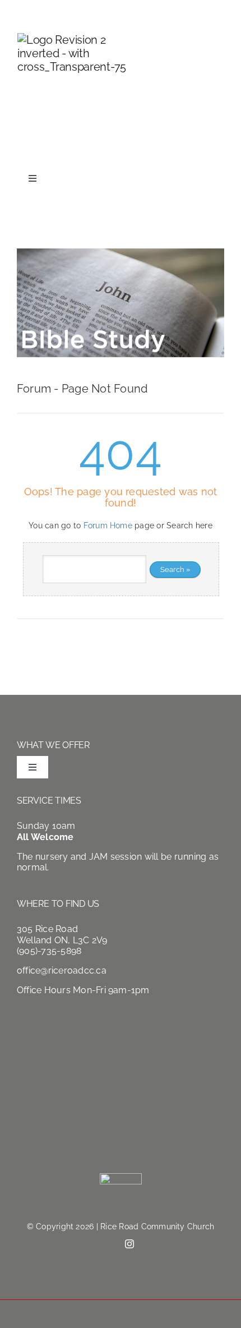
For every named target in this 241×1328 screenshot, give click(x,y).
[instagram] (219, 150)
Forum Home (108, 525)
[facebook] (200, 151)
